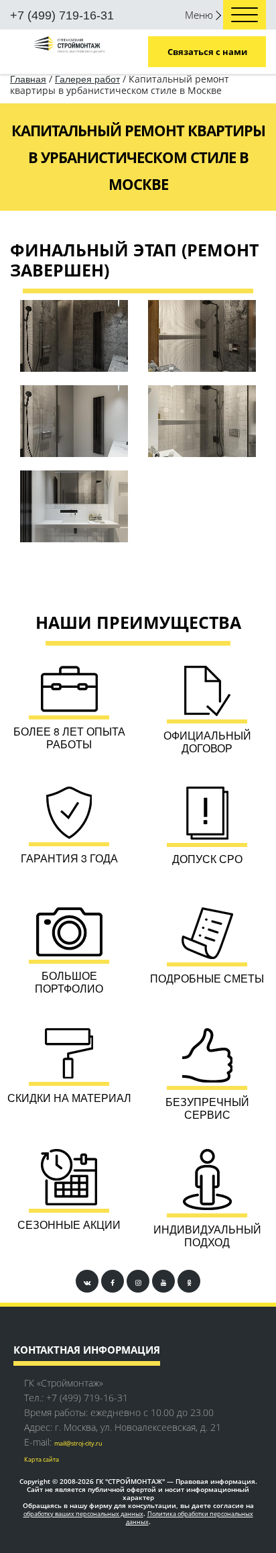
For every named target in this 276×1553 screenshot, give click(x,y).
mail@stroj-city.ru (78, 1443)
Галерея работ (87, 79)
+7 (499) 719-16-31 (62, 15)
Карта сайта (41, 1459)
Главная (28, 79)
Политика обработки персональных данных (189, 1518)
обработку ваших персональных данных (83, 1513)
